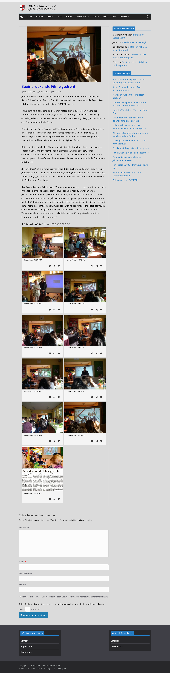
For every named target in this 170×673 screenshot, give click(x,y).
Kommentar (25, 527)
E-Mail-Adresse (26, 573)
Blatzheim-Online (44, 92)
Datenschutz (26, 652)
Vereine (69, 17)
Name (22, 561)
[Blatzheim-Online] (22, 17)
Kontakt (24, 640)
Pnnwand (124, 17)
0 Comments (57, 92)
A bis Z (105, 17)
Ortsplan (115, 640)
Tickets (50, 17)
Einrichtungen (82, 17)
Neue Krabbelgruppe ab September (130, 152)
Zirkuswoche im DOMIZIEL (126, 180)
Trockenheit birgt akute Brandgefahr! (131, 148)
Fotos (59, 17)
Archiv (29, 17)
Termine (39, 17)
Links (114, 17)
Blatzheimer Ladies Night (134, 42)
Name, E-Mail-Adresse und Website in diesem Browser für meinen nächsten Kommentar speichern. (65, 596)
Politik (96, 17)
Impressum (26, 646)
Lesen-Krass (117, 646)
